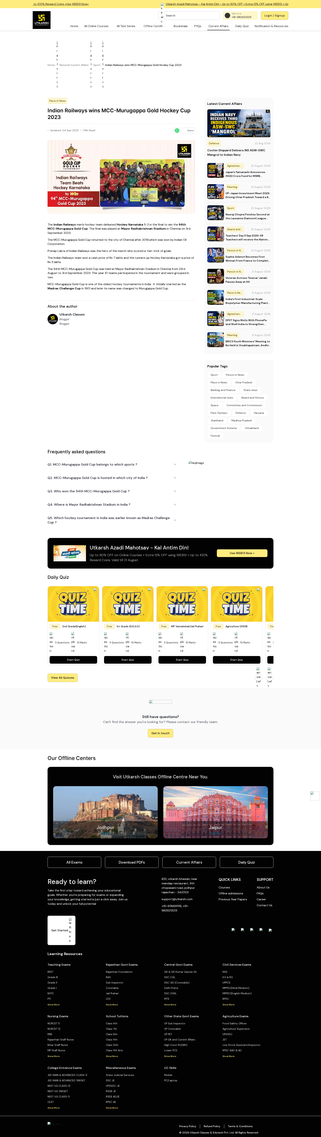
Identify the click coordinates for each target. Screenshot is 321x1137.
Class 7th (111, 1028)
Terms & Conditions (240, 1126)
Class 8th (111, 1034)
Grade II (52, 982)
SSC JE (110, 1080)
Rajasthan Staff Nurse (61, 1039)
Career (261, 899)
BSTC (51, 993)
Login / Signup (274, 15)
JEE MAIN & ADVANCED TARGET (66, 1080)
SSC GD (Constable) (176, 982)
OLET (51, 1102)
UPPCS (226, 982)
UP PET (168, 1034)
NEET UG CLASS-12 (59, 1085)
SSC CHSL (170, 993)
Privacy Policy (187, 1126)
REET (50, 971)
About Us (263, 887)
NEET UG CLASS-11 (59, 1096)
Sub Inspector (114, 982)
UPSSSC (227, 1034)
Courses (224, 887)
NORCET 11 (54, 1023)
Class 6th (111, 1023)
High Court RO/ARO (175, 1045)
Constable (112, 988)
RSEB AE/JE (113, 1096)
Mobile (168, 1075)
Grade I (52, 988)
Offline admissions (231, 893)
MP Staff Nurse (56, 1050)
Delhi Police (171, 988)
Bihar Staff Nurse (58, 1045)
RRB (50, 1034)
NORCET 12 (54, 1028)
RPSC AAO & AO (232, 1050)
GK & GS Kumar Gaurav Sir (180, 971)
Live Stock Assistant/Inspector (241, 1045)
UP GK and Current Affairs (179, 1039)
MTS (166, 998)
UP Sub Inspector (174, 1023)
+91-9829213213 (241, 17)
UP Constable (172, 1028)
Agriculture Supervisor (236, 1028)
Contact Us (264, 905)
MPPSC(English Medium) (237, 993)
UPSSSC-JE (113, 1085)
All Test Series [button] (126, 26)
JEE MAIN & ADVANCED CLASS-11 (67, 1075)
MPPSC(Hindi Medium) (236, 988)
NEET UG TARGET (58, 1091)
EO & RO (228, 977)
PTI (49, 998)
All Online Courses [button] (96, 26)
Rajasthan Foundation (119, 971)
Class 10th (112, 1045)
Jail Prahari (112, 993)
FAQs (260, 893)
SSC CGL (169, 977)
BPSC (226, 998)
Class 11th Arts (114, 1050)
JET (225, 1039)
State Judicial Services (120, 1075)
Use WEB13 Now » (242, 553)
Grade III (53, 977)
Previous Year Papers (233, 899)
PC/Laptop (170, 1080)
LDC (108, 998)
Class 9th (111, 1039)
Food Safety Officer (235, 1023)
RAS (108, 977)
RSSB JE (111, 1091)
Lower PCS (170, 1050)
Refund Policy (212, 1126)
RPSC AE (111, 1102)
